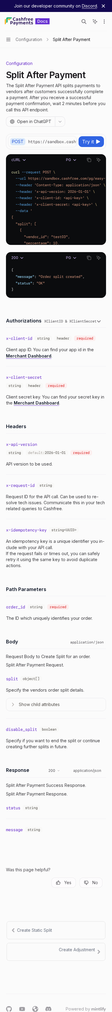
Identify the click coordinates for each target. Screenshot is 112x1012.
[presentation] (52, 141)
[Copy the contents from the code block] (89, 160)
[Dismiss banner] (103, 6)
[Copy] (71, 142)
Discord (89, 5)
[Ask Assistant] (98, 160)
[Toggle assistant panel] (95, 21)
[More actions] (104, 21)
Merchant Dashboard (28, 355)
